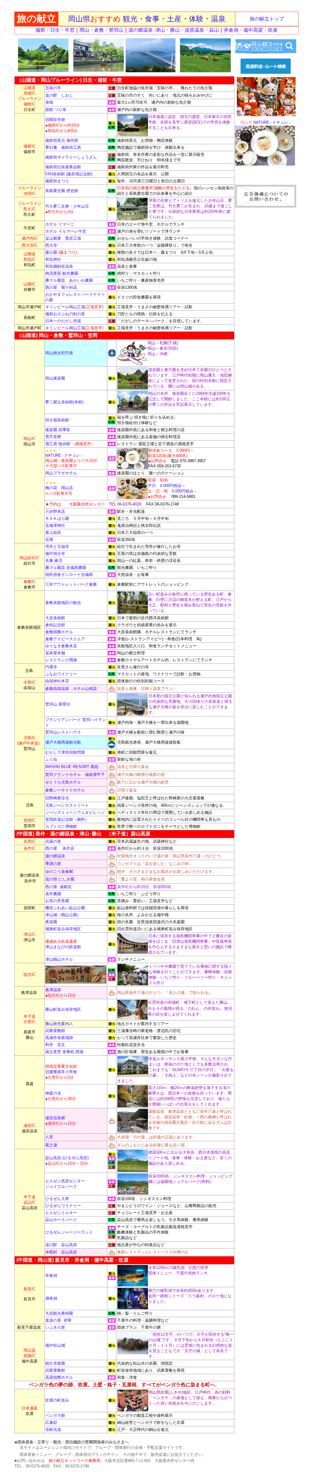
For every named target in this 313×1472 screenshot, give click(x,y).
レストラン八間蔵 (61, 660)
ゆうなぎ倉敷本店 (61, 646)
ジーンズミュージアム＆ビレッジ (75, 812)
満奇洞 (51, 1298)
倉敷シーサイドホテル (65, 790)
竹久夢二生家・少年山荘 (67, 206)
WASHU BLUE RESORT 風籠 (71, 766)
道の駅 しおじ (59, 95)
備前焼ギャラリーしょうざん (71, 157)
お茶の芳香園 (57, 901)
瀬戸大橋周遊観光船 (63, 742)
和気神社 (53, 259)
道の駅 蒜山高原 (61, 1244)
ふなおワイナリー (61, 674)
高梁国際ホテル (59, 1377)
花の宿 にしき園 (59, 879)
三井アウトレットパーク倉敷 (71, 584)
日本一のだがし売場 (63, 321)
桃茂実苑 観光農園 (61, 273)
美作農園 (53, 893)
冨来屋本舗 (55, 653)
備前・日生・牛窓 (55, 30)
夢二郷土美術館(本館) (64, 402)
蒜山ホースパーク (61, 1219)
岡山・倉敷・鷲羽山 (101, 30)
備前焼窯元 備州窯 (61, 140)
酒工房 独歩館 (57, 443)
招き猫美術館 (57, 420)
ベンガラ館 (55, 1415)
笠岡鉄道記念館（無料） (67, 819)
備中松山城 (55, 1345)
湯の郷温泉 (55, 856)
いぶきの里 (55, 1327)
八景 (49, 1137)
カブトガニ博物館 (61, 826)
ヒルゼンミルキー (61, 1212)
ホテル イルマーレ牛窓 (65, 231)
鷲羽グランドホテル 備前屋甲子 (75, 774)
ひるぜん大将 (57, 1198)
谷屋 (49, 539)
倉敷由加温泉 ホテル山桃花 (71, 688)
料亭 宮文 (55, 1044)
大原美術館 (55, 618)
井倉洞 (51, 1275)
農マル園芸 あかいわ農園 (69, 280)
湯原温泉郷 (55, 1118)
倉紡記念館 (55, 625)
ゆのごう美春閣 (59, 871)
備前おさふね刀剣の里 (65, 314)
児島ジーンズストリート (67, 805)
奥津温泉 (53, 990)
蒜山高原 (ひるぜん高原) (67, 1158)
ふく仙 (51, 759)
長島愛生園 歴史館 (61, 190)
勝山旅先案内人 (59, 1023)
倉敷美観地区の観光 (63, 602)
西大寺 (51, 245)
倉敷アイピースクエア (65, 639)
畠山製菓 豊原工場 (63, 238)
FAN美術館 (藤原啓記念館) (68, 174)
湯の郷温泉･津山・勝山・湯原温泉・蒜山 (173, 30)
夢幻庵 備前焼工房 (63, 147)
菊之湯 (51, 1145)
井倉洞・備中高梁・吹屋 (251, 30)
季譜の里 (53, 863)
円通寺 (51, 667)
